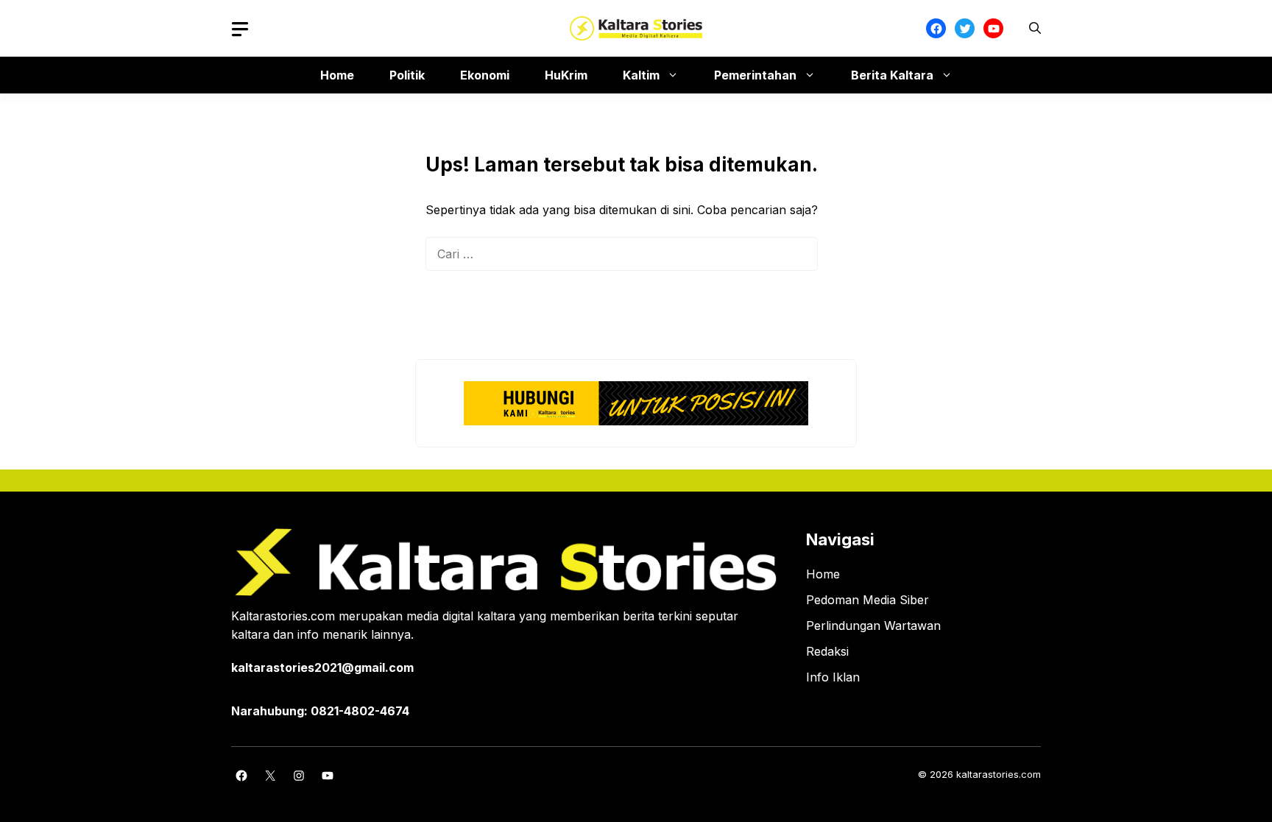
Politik (407, 75)
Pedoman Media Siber (867, 599)
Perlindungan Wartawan (873, 625)
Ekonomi (484, 75)
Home (337, 75)
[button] (1035, 28)
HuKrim (566, 75)
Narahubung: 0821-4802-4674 (320, 711)
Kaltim (641, 75)
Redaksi (827, 651)
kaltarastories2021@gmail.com (322, 667)
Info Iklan (833, 677)
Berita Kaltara (892, 75)
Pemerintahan (755, 75)
